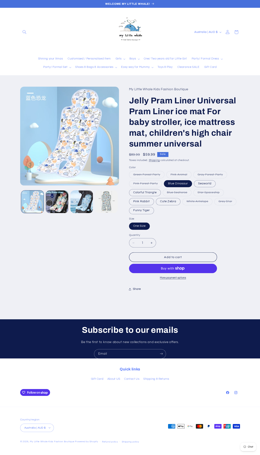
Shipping (154, 160)
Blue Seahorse (179, 193)
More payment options (173, 278)
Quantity (134, 235)
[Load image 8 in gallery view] (106, 201)
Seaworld (204, 183)
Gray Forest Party (212, 175)
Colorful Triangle (145, 192)
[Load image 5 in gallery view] (81, 201)
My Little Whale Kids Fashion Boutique (52, 441)
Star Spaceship (211, 193)
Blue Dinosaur (178, 183)
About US (113, 379)
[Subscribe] (161, 353)
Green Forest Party (148, 175)
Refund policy (110, 442)
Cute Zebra (168, 201)
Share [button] (137, 289)
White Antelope (200, 202)
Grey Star (227, 202)
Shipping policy (130, 442)
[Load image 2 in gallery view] (57, 201)
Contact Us (131, 379)
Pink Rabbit (141, 201)
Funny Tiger (141, 210)
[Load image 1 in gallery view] (32, 201)
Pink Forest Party (147, 184)
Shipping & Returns (156, 379)
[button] (24, 32)
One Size (139, 225)
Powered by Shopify (86, 441)
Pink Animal (181, 175)
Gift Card (97, 379)
